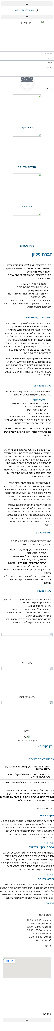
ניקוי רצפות (47, 815)
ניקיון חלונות (10, 993)
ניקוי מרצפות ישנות (31, 990)
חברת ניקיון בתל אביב (32, 986)
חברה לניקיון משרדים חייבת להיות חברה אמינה (26, 782)
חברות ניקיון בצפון (28, 983)
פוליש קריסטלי (44, 1003)
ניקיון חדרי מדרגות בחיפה (30, 993)
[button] (27, 3)
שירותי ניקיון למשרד (41, 847)
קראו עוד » (49, 842)
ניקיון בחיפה (45, 983)
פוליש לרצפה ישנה (33, 1000)
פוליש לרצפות (39, 400)
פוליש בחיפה (46, 879)
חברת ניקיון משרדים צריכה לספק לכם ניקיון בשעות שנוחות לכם (28, 775)
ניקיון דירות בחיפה (41, 996)
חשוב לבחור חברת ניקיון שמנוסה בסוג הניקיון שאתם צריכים (27, 767)
